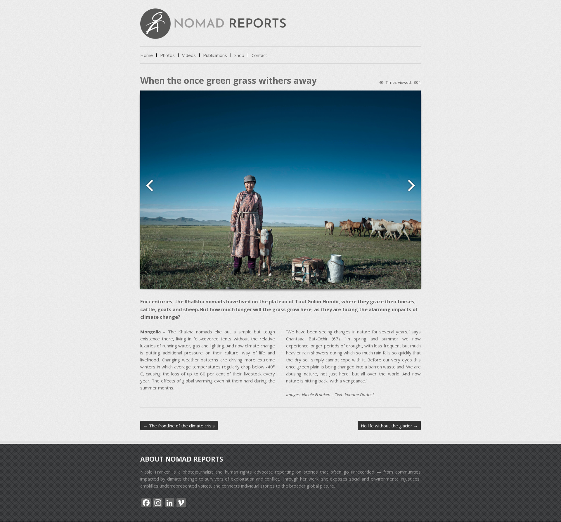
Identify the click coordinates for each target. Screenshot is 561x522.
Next (414, 185)
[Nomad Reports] (213, 33)
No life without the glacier (389, 426)
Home (146, 55)
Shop (239, 55)
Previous (147, 185)
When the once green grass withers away (228, 80)
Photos (167, 55)
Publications (215, 55)
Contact (259, 55)
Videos (189, 55)
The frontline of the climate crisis (179, 426)
